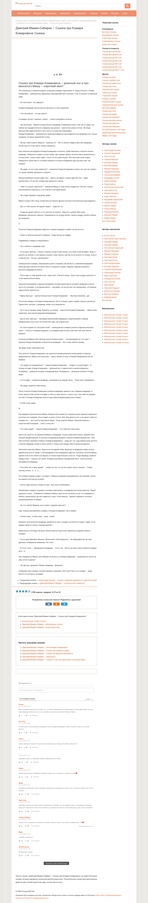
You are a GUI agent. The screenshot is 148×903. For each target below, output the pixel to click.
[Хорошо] (26, 591)
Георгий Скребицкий (113, 269)
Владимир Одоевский (113, 199)
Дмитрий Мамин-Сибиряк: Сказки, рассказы (41, 627)
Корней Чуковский (112, 153)
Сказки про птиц (109, 86)
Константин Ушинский (113, 187)
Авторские (37, 13)
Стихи (125, 13)
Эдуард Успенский (112, 172)
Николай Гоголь (111, 260)
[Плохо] (20, 591)
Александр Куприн (112, 263)
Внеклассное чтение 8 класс (116, 336)
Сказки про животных (111, 83)
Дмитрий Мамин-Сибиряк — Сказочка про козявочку (62, 583)
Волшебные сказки (110, 35)
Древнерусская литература (113, 133)
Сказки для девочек (110, 123)
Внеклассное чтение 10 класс (116, 342)
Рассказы (115, 13)
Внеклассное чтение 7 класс (116, 333)
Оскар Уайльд (110, 209)
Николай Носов (110, 190)
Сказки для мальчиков (112, 120)
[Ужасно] (17, 591)
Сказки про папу (109, 111)
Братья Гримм (110, 206)
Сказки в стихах (109, 77)
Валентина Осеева (112, 291)
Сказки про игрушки (110, 117)
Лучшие (104, 13)
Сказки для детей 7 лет (112, 67)
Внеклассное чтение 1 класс (116, 315)
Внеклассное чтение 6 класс (116, 330)
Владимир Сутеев (111, 178)
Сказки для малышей (111, 51)
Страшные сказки (109, 96)
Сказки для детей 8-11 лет (113, 70)
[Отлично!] (29, 591)
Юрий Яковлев (110, 297)
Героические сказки (110, 89)
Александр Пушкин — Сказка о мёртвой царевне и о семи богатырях (68, 580)
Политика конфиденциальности (36, 898)
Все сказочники (108, 221)
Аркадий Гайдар (111, 242)
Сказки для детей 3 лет (112, 54)
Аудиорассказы (80, 13)
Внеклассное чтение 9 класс (116, 339)
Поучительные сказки (111, 102)
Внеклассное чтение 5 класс (116, 327)
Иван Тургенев (110, 276)
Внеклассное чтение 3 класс (116, 321)
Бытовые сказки (109, 32)
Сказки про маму (109, 114)
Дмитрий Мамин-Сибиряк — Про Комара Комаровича (44, 647)
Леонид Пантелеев (112, 279)
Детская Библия (109, 108)
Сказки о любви (109, 99)
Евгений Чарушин (111, 266)
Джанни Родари (111, 215)
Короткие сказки (109, 44)
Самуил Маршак (111, 159)
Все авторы (107, 300)
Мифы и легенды (109, 136)
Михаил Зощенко (111, 193)
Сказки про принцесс (111, 126)
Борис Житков (110, 196)
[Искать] (127, 6)
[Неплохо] (23, 591)
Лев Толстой (109, 156)
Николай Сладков (111, 288)
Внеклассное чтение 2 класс (116, 318)
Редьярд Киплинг (111, 212)
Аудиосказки (65, 13)
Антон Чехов (109, 236)
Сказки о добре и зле (111, 80)
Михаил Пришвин (111, 169)
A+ (60, 74)
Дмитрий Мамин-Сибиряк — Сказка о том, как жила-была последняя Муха (53, 660)
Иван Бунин (109, 285)
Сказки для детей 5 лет (112, 61)
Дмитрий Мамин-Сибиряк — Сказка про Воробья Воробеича (47, 653)
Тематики (93, 13)
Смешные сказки (109, 93)
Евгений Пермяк (111, 162)
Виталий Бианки (111, 166)
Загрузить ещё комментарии (56, 863)
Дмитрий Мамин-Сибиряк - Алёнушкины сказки (42, 624)
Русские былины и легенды (113, 129)
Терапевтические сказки (112, 105)
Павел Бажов (109, 184)
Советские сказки (109, 38)
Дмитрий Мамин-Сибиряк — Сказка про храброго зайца (45, 650)
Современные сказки (111, 41)
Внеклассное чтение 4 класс (34, 621)
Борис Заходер (110, 181)
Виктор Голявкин (111, 294)
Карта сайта (100, 895)
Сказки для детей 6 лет (112, 64)
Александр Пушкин (112, 150)
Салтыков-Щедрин (112, 175)
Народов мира (50, 13)
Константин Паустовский (115, 239)
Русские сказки (23, 13)
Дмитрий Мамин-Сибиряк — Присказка (38, 657)
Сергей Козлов (110, 202)
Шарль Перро (110, 218)
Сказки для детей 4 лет (112, 58)
